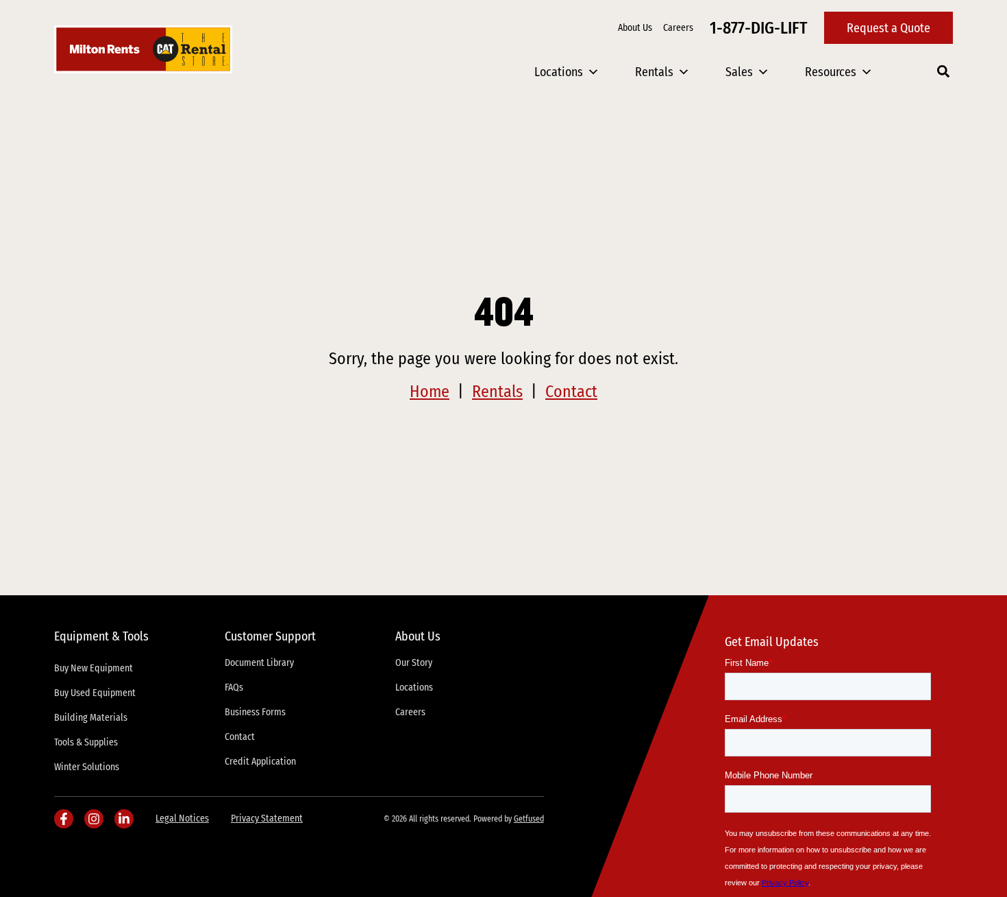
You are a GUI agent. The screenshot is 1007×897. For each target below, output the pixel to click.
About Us (635, 28)
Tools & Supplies (86, 742)
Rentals (654, 72)
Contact (571, 391)
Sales (739, 72)
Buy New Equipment (93, 668)
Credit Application (260, 761)
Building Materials (90, 717)
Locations (558, 72)
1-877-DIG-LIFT (759, 28)
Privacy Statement (267, 818)
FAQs (234, 687)
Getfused (529, 819)
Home (429, 391)
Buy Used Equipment (95, 693)
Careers (678, 28)
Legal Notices (182, 818)
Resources (830, 72)
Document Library (259, 663)
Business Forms (255, 712)
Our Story (413, 663)
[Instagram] (93, 818)
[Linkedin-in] (124, 818)
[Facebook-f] (63, 818)
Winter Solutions (86, 767)
